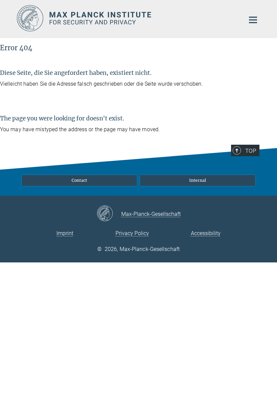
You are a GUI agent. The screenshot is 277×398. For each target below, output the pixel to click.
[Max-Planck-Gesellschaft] (109, 214)
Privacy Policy (132, 233)
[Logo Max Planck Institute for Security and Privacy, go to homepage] (126, 18)
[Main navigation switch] (253, 20)
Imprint (64, 233)
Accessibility (206, 233)
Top (250, 150)
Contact (79, 180)
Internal (197, 180)
